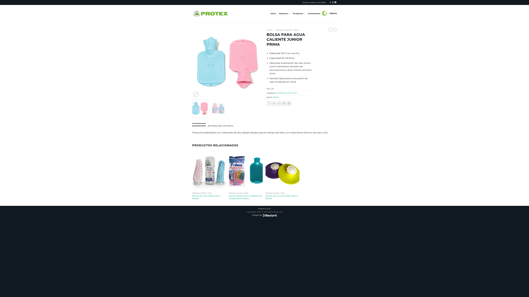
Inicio (273, 14)
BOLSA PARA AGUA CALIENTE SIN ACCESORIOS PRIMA (245, 197)
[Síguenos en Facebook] (330, 2)
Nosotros (283, 14)
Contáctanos (314, 14)
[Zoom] (196, 94)
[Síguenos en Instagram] (333, 2)
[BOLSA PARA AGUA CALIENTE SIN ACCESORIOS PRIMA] (246, 170)
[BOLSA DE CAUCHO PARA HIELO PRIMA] (282, 170)
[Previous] (197, 63)
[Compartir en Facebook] (269, 103)
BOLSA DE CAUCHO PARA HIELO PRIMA (281, 197)
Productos (298, 14)
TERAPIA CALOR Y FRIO (287, 30)
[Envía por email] (279, 103)
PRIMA (276, 97)
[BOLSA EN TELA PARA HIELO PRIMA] (209, 170)
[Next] (257, 63)
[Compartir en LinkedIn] (289, 103)
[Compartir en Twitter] (274, 103)
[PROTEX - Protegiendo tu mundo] (210, 13)
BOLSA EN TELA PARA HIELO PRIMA (206, 197)
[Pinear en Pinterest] (284, 103)
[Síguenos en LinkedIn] (335, 2)
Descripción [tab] (199, 126)
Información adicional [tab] (221, 126)
